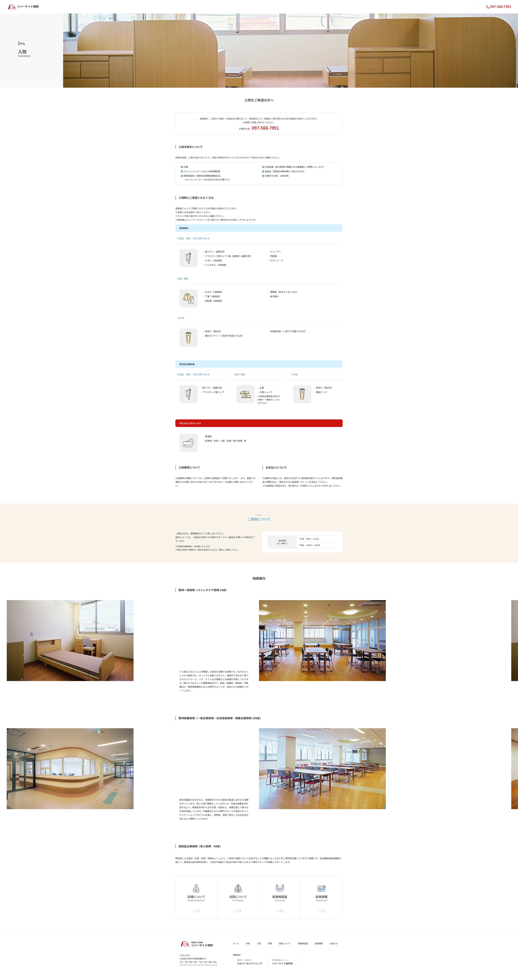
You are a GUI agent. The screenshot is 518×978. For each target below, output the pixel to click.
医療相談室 (303, 943)
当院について (285, 943)
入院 (259, 943)
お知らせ (334, 943)
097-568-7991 (500, 6)
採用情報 (319, 943)
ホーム (236, 943)
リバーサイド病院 (28, 6)
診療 (270, 943)
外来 (248, 943)
